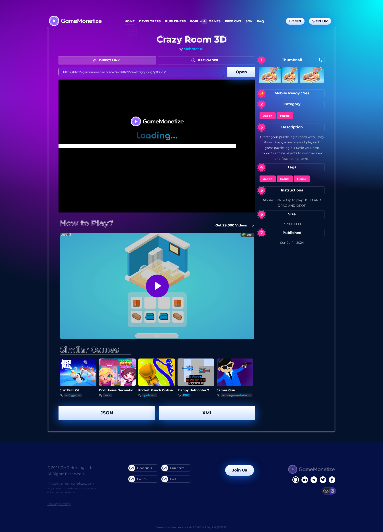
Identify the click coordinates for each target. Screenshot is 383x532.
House (301, 179)
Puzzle (285, 115)
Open (241, 72)
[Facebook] (295, 479)
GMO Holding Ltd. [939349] (211, 527)
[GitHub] (332, 479)
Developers (150, 21)
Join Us (239, 470)
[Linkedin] (314, 479)
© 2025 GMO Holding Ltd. (69, 468)
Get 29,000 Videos (231, 225)
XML (207, 412)
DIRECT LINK (109, 60)
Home (130, 21)
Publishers (175, 21)
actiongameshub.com (237, 395)
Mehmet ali (194, 49)
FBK (186, 395)
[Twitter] (323, 479)
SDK (249, 21)
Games (215, 21)
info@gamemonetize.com (70, 483)
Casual (284, 179)
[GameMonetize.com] (75, 21)
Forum (196, 21)
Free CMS (233, 21)
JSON (106, 412)
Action (267, 115)
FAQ (260, 21)
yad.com (150, 395)
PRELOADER (207, 60)
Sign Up (320, 21)
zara (107, 395)
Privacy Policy (59, 504)
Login (295, 21)
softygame (72, 395)
